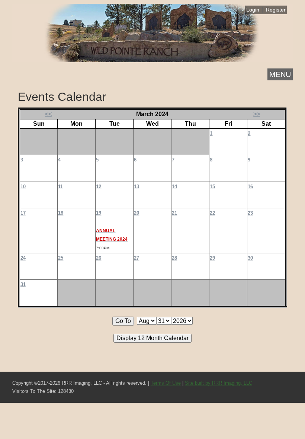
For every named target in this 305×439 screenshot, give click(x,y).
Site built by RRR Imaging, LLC (218, 383)
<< (48, 114)
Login (252, 10)
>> (256, 114)
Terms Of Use (166, 383)
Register (276, 10)
